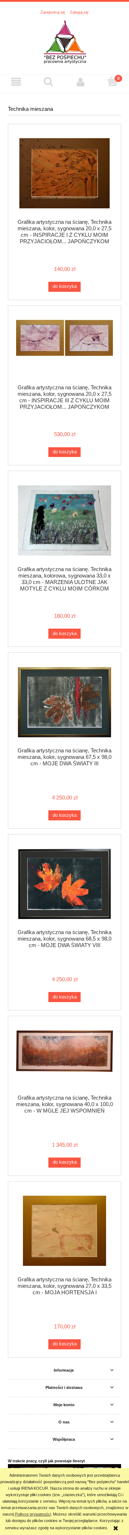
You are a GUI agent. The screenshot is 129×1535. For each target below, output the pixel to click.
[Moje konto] (80, 82)
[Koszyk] (113, 81)
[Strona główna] (64, 41)
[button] (16, 82)
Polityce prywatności (33, 1514)
